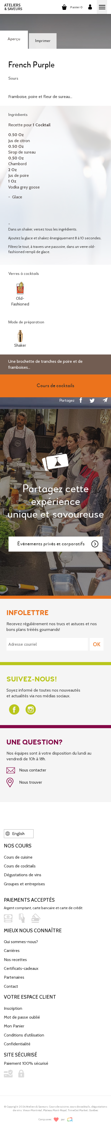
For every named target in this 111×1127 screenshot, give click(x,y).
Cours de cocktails (20, 866)
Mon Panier (14, 1026)
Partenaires (14, 977)
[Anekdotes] (70, 1119)
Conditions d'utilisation (24, 1035)
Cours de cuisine (18, 857)
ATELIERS (13, 7)
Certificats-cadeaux (21, 968)
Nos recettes (15, 959)
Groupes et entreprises (24, 883)
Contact (11, 986)
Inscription (13, 1008)
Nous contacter (32, 770)
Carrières (12, 950)
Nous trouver (30, 782)
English (18, 833)
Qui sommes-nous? (21, 941)
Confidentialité (17, 1043)
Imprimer (43, 41)
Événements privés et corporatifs (51, 543)
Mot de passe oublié (22, 1017)
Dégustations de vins (22, 874)
